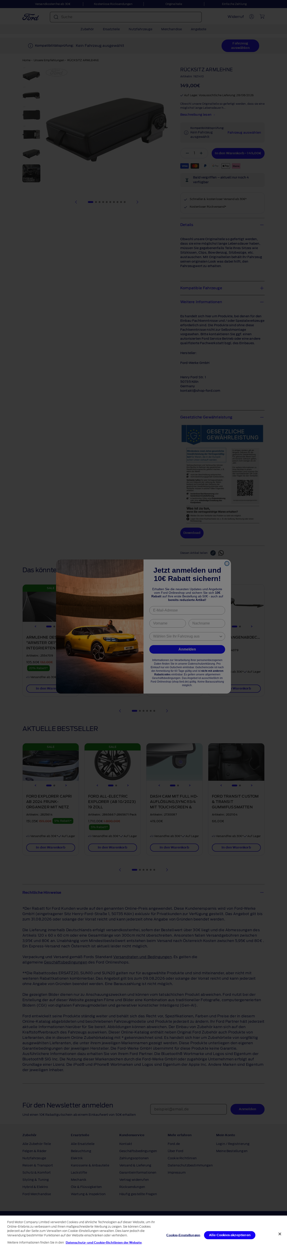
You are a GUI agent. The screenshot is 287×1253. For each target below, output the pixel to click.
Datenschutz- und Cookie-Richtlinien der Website (104, 1242)
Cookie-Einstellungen (183, 1235)
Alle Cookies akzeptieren (229, 1235)
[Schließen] (280, 1234)
